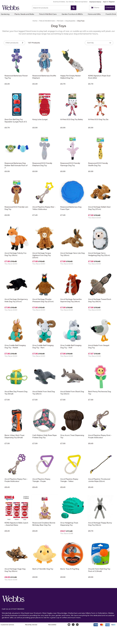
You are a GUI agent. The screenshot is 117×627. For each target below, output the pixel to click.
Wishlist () (95, 2)
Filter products (12, 43)
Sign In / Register (109, 2)
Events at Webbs (59, 2)
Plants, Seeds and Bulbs (24, 14)
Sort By (90, 43)
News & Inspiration (81, 2)
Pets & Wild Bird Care (48, 14)
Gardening (5, 14)
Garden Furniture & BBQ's (72, 14)
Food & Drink (111, 14)
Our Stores (70, 2)
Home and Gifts (94, 14)
